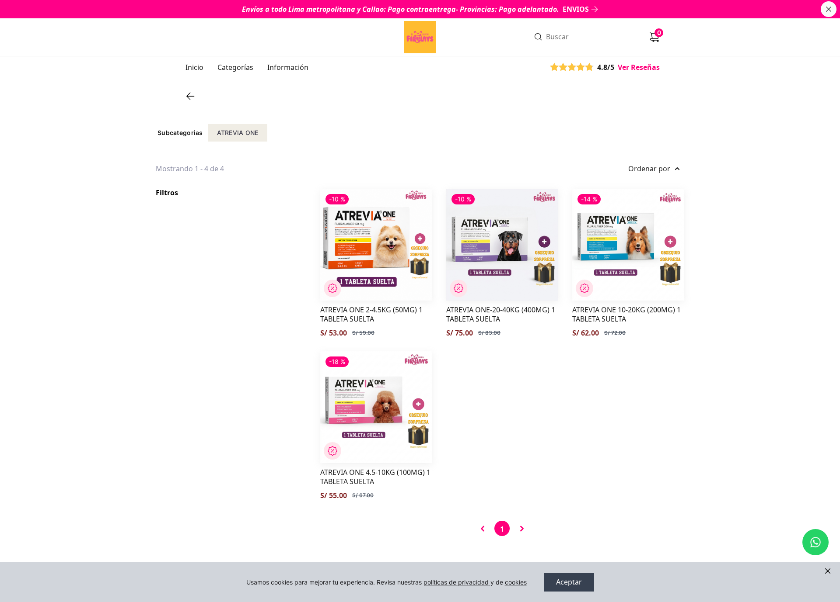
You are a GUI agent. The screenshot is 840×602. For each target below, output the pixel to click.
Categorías (235, 67)
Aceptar (569, 582)
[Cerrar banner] (828, 9)
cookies (516, 582)
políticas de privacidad (456, 582)
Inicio (194, 67)
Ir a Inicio (419, 25)
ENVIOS (576, 9)
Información (287, 67)
